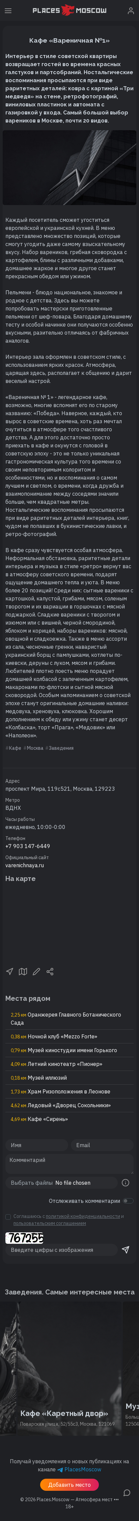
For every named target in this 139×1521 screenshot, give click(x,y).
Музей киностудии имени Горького (64, 1050)
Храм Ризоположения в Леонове (60, 1091)
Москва (35, 748)
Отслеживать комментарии (84, 1200)
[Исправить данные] (36, 971)
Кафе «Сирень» (39, 1119)
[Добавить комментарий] (127, 1492)
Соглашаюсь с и (68, 1219)
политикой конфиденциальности (83, 1216)
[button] (9, 971)
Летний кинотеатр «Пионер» (56, 1064)
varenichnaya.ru (24, 865)
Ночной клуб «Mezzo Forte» (54, 1036)
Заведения (61, 748)
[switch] (128, 1201)
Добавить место (69, 1484)
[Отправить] (125, 1250)
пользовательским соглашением (49, 1223)
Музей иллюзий (39, 1077)
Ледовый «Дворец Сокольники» (61, 1105)
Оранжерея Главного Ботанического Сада (66, 1018)
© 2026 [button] (69, 1500)
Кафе (15, 748)
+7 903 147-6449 (27, 846)
